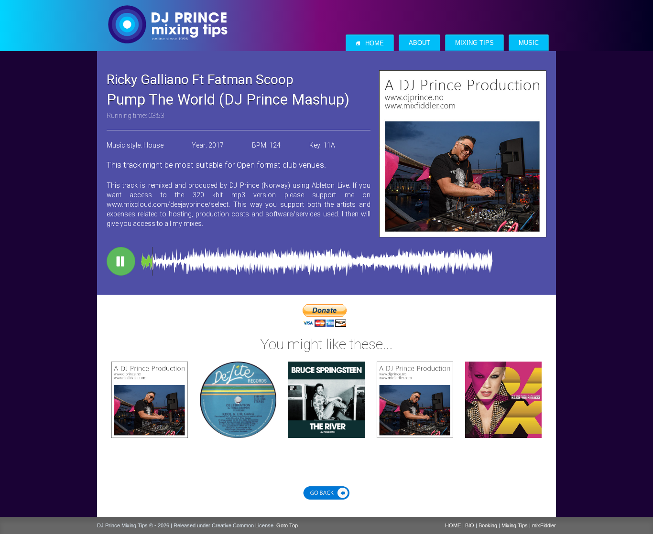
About (419, 43)
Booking (488, 525)
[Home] (167, 14)
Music (529, 43)
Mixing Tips (474, 43)
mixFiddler (544, 525)
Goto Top (287, 525)
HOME (453, 525)
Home (370, 43)
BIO (469, 525)
